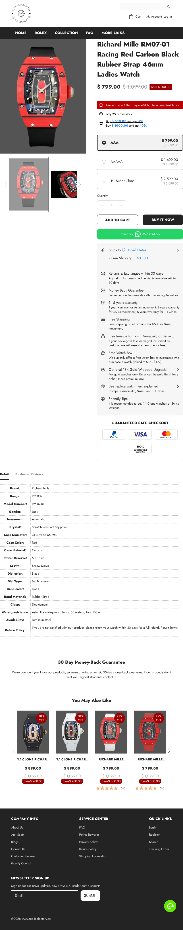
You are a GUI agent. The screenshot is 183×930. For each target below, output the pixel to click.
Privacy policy (88, 842)
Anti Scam (18, 834)
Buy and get (124, 121)
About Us (17, 827)
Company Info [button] (24, 818)
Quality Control (21, 863)
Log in (168, 16)
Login (152, 827)
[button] (6, 184)
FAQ (90, 32)
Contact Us (18, 849)
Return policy (87, 849)
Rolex (41, 32)
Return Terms (169, 627)
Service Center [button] (93, 818)
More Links (113, 32)
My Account (154, 16)
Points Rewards (89, 834)
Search (153, 842)
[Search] (168, 6)
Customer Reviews (23, 856)
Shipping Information (93, 856)
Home (21, 32)
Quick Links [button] (160, 818)
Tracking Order (159, 849)
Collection (66, 32)
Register (154, 834)
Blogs (15, 842)
